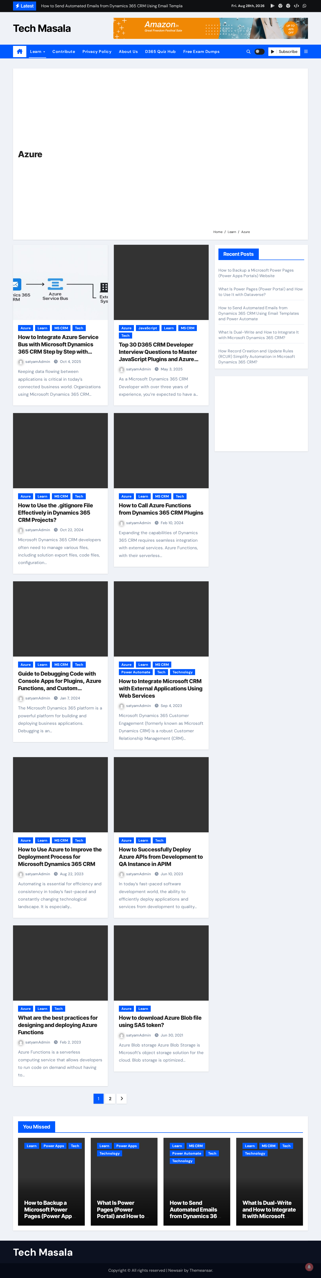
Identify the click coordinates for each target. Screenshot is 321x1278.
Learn (36, 51)
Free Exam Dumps (201, 51)
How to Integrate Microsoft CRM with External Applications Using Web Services (160, 688)
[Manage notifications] (309, 1267)
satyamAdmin (38, 361)
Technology (183, 672)
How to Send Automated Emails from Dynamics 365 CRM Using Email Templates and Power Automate (258, 313)
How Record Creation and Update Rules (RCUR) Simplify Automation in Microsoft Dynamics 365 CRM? (256, 356)
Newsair (175, 1270)
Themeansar (201, 1270)
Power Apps (54, 1146)
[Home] (19, 51)
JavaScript (147, 328)
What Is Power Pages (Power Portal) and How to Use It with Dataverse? (260, 291)
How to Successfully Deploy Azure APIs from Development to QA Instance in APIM (161, 856)
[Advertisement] (256, 151)
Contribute (63, 51)
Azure (26, 328)
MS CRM (61, 328)
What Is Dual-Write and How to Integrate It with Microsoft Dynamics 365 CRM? (258, 335)
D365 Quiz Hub (160, 51)
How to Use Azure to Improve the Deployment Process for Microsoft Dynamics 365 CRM (60, 856)
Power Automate (135, 672)
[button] (306, 51)
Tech (79, 328)
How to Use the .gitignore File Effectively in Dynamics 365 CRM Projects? (55, 512)
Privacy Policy (97, 51)
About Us (128, 51)
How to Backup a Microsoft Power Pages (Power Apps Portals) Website (256, 273)
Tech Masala (42, 28)
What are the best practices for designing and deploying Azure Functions (58, 1024)
